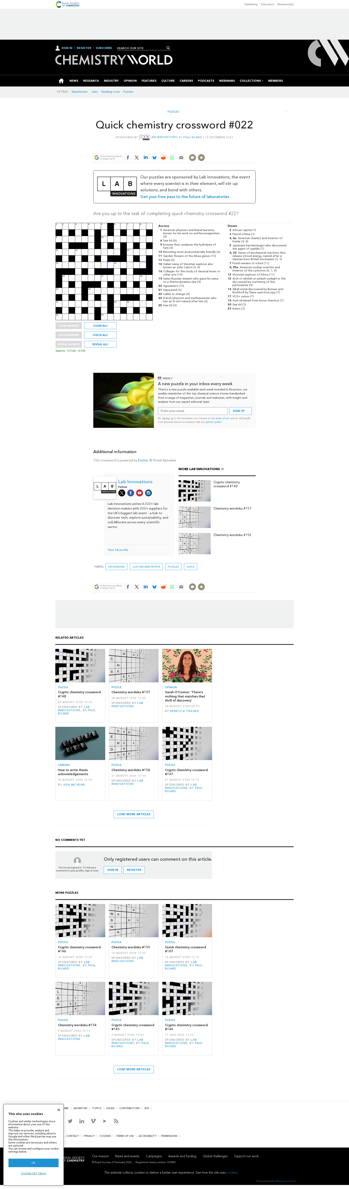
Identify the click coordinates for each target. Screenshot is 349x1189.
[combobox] (142, 48)
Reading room (110, 91)
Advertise (80, 1108)
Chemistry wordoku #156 (232, 535)
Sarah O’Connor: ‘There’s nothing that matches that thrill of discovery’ (185, 696)
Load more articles (133, 814)
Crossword (116, 566)
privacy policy (214, 421)
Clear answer (68, 325)
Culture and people (146, 566)
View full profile (118, 550)
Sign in (112, 870)
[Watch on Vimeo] (93, 1121)
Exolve (143, 460)
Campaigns (154, 1156)
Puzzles (128, 91)
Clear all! (100, 325)
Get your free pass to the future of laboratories (184, 196)
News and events (127, 1156)
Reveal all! (100, 344)
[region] (33, 1145)
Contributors (129, 1108)
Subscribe (104, 48)
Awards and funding (182, 1156)
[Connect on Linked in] (81, 1121)
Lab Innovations (163, 137)
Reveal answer (69, 344)
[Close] (58, 1109)
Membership (286, 4)
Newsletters (80, 91)
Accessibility (147, 1135)
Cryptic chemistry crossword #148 (226, 484)
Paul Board (192, 137)
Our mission (100, 1156)
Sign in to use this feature (236, 148)
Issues (110, 1108)
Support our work (246, 1156)
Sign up (239, 411)
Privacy (89, 1135)
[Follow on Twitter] (70, 1121)
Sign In (66, 48)
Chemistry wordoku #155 (130, 947)
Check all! (100, 335)
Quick (191, 566)
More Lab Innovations (199, 469)
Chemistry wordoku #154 (77, 1025)
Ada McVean (74, 784)
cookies (232, 1172)
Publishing (251, 4)
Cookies (105, 1135)
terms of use (222, 418)
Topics (97, 1108)
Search (168, 48)
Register (84, 48)
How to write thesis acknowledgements (73, 772)
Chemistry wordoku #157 (232, 508)
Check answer (68, 335)
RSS (147, 1108)
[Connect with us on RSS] (116, 1121)
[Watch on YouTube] (104, 1121)
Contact (72, 1135)
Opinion (171, 687)
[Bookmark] (201, 157)
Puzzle (63, 687)
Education (267, 4)
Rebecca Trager (184, 711)
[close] (255, 148)
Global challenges (215, 1156)
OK (34, 1162)
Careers (64, 764)
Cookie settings (33, 1173)
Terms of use (125, 1135)
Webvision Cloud (285, 1181)
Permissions (169, 1135)
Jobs (94, 91)
